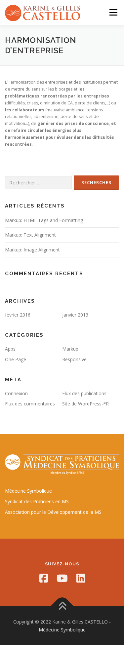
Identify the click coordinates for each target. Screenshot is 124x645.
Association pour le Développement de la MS (53, 512)
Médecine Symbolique (28, 491)
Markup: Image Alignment (32, 250)
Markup (70, 349)
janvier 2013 (75, 315)
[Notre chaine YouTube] (62, 578)
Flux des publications (84, 393)
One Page (15, 359)
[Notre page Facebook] (44, 578)
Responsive (74, 359)
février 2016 (17, 315)
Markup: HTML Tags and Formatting (44, 220)
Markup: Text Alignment (30, 235)
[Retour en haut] (62, 606)
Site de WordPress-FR (85, 403)
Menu (112, 12)
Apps (10, 349)
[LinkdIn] (81, 578)
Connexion (16, 393)
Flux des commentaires (30, 403)
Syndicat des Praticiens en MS (37, 501)
